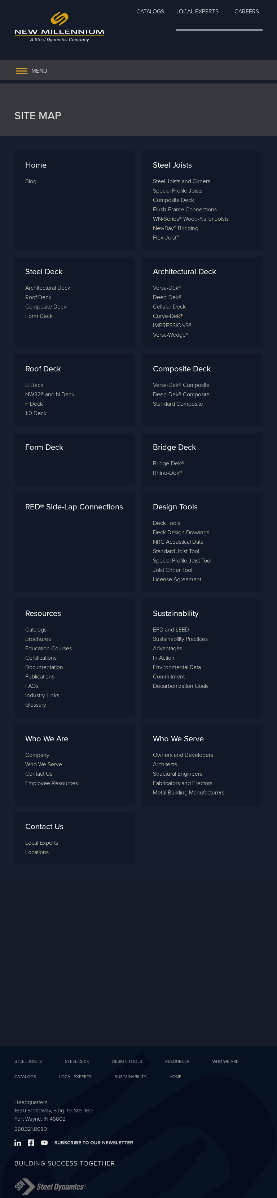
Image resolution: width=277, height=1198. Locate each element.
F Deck (34, 404)
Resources (43, 613)
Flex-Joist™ (166, 237)
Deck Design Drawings (181, 532)
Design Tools (175, 506)
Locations (37, 852)
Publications (39, 676)
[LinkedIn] (20, 1144)
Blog (30, 181)
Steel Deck (43, 271)
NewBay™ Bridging (175, 228)
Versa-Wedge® (171, 335)
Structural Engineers (177, 773)
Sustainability (176, 613)
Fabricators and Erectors (182, 783)
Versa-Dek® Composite (181, 385)
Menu (39, 70)
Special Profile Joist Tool (182, 560)
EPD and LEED (171, 629)
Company (37, 755)
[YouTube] (47, 1144)
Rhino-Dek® (167, 473)
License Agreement (177, 579)
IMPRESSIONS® (172, 325)
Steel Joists (172, 165)
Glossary (35, 704)
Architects (165, 764)
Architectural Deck (47, 288)
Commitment (169, 676)
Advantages (167, 648)
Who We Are (46, 738)
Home (36, 165)
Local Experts (197, 11)
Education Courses (48, 648)
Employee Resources (51, 783)
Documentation (44, 667)
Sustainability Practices (180, 639)
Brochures (38, 639)
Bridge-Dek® (168, 463)
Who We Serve (43, 764)
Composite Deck (173, 200)
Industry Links (42, 695)
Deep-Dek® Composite (181, 394)
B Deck (34, 385)
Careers (246, 11)
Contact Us (38, 773)
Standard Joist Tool (176, 551)
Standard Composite (178, 404)
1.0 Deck (36, 413)
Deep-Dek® (167, 297)
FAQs (31, 686)
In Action (164, 658)
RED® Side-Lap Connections (74, 506)
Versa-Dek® (167, 288)
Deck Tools (166, 523)
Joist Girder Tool (172, 570)
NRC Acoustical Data (178, 542)
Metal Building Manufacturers (188, 792)
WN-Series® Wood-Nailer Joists (191, 219)
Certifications (41, 658)
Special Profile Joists (177, 190)
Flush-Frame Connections (185, 209)
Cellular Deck (169, 306)
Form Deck (39, 316)
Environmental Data (177, 667)
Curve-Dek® (168, 316)
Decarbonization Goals (180, 686)
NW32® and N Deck (49, 394)
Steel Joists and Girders (181, 181)
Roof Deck (38, 297)
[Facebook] (34, 1144)
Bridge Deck (174, 447)
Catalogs (150, 11)
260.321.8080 (30, 1129)
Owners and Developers (183, 755)
